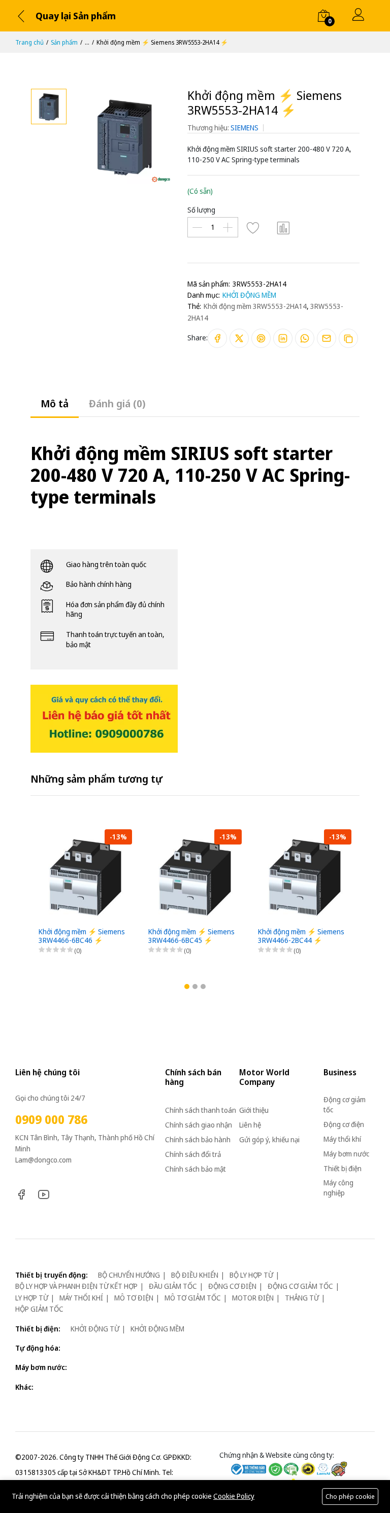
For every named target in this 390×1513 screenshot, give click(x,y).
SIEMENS (244, 127)
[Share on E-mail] (326, 338)
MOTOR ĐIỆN (253, 1298)
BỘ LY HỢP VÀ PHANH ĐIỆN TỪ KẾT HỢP (76, 1286)
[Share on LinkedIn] (283, 338)
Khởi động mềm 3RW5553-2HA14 (255, 306)
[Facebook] (21, 1194)
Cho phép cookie (350, 1496)
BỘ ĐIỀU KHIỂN (194, 1275)
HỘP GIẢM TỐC (39, 1309)
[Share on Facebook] (217, 338)
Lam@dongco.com (43, 1160)
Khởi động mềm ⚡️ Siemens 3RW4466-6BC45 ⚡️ (191, 936)
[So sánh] (284, 227)
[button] (186, 986)
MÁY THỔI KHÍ (81, 1298)
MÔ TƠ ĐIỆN (133, 1298)
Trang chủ (29, 42)
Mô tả (55, 403)
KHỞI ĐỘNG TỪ (95, 1328)
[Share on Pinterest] (261, 338)
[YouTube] (44, 1194)
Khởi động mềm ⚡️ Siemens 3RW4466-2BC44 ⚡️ (301, 936)
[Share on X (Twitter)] (239, 338)
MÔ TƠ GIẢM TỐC (193, 1298)
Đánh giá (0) (117, 403)
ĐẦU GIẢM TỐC (173, 1286)
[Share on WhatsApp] (305, 338)
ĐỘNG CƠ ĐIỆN (232, 1286)
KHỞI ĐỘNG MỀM (249, 295)
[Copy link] (348, 338)
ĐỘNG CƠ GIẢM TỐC (300, 1286)
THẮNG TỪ (302, 1298)
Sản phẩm (64, 42)
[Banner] (104, 718)
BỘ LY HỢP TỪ (251, 1275)
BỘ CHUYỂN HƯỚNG (129, 1275)
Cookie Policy (233, 1496)
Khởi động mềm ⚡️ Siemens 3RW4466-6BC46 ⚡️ (82, 936)
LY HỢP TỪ (31, 1298)
